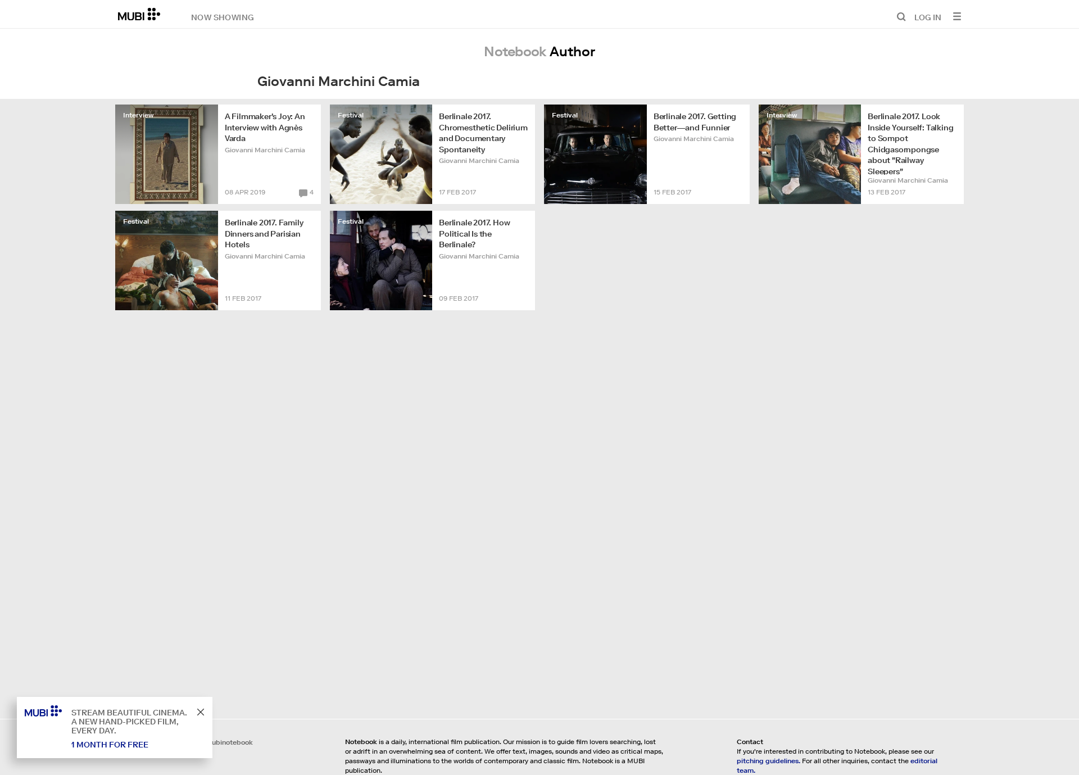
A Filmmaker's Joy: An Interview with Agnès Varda (265, 127)
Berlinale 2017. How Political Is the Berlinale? (474, 233)
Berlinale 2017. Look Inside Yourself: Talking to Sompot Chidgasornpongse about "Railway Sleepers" (910, 143)
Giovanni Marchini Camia (265, 150)
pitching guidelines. (768, 760)
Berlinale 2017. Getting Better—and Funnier (695, 122)
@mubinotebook (226, 742)
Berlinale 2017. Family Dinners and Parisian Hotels (264, 233)
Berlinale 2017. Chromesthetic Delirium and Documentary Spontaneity (483, 133)
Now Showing (222, 16)
